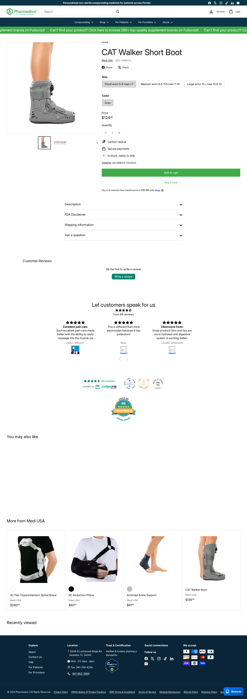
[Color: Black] (71, 589)
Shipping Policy (209, 692)
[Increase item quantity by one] (119, 133)
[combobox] (82, 11)
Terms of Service (147, 692)
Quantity (107, 125)
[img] (123, 310)
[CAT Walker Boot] (211, 567)
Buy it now (170, 182)
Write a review (123, 276)
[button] (121, 359)
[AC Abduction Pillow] (94, 570)
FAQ (31, 662)
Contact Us (35, 657)
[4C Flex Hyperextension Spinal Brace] (36, 570)
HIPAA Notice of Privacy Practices (88, 692)
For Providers (145, 22)
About (166, 22)
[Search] (118, 11)
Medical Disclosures (169, 692)
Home (105, 42)
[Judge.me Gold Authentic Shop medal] (143, 383)
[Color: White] (12, 589)
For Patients (122, 22)
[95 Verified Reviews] (123, 422)
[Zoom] (52, 87)
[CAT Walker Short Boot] (26, 477)
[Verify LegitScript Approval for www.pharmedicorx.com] (123, 665)
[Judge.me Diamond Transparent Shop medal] (129, 383)
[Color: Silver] (129, 589)
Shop (103, 22)
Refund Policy (191, 692)
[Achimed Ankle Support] (153, 570)
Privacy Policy (61, 692)
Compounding (82, 22)
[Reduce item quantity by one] (106, 133)
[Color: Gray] (12, 487)
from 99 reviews (123, 314)
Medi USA (36, 520)
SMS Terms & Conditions (122, 692)
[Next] (96, 143)
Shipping (106, 162)
